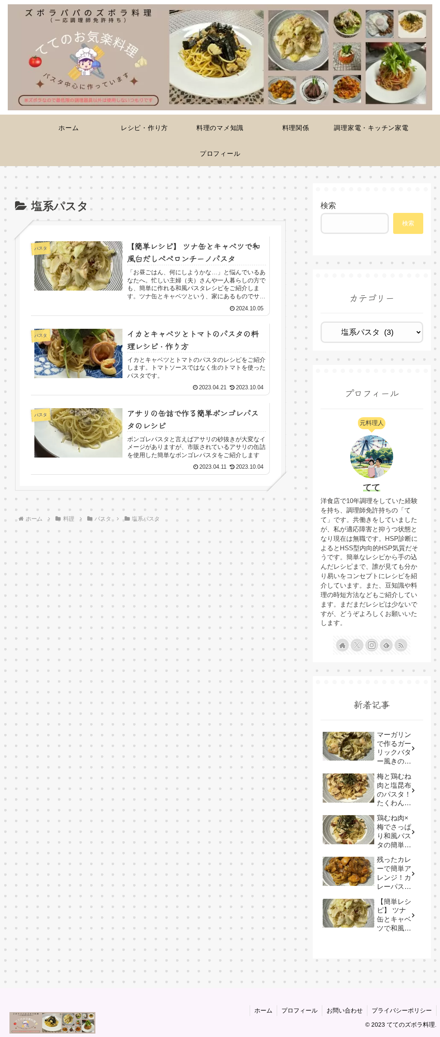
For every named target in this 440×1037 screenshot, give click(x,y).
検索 (328, 205)
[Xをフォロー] (357, 645)
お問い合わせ (345, 1010)
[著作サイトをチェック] (342, 645)
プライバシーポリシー (402, 1010)
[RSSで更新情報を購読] (400, 645)
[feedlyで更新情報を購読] (386, 645)
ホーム (263, 1010)
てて (371, 487)
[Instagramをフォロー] (371, 645)
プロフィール (299, 1010)
